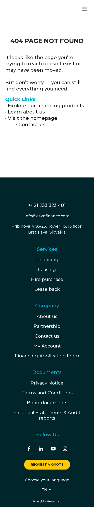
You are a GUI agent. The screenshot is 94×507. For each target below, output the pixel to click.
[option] (44, 490)
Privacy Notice (47, 383)
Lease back (47, 289)
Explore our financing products (46, 106)
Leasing (47, 269)
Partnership (47, 326)
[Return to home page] (25, 9)
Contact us (31, 125)
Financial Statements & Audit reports (47, 415)
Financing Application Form (47, 355)
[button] (29, 448)
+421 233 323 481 (47, 205)
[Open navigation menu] (84, 8)
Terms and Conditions (47, 392)
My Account (47, 346)
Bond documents (47, 402)
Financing (47, 259)
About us (47, 316)
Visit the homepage (32, 118)
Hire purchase (47, 279)
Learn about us (26, 112)
